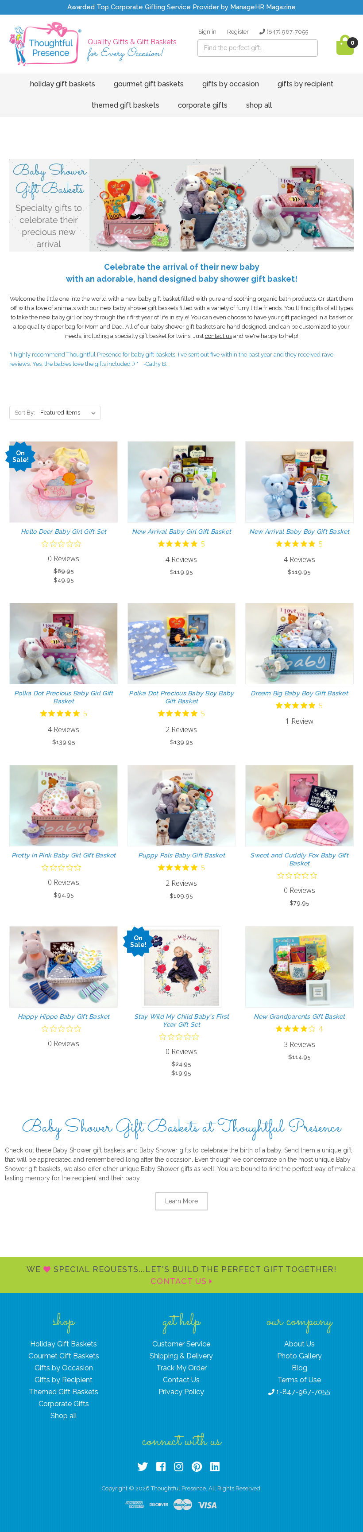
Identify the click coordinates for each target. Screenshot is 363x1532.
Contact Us (180, 1281)
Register (238, 31)
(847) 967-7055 (286, 31)
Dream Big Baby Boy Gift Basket (299, 693)
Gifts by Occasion (230, 84)
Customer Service (181, 1344)
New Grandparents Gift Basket (299, 1016)
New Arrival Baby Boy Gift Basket (299, 531)
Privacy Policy (181, 1392)
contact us (218, 336)
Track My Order (181, 1368)
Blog (299, 1368)
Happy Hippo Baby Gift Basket (64, 1016)
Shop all (259, 105)
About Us (299, 1344)
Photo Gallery (299, 1356)
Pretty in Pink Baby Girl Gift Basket (64, 855)
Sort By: (25, 412)
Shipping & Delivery (181, 1356)
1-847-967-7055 (302, 1392)
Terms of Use (299, 1380)
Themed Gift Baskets (125, 105)
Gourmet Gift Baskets (149, 84)
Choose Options (64, 489)
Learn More (181, 1201)
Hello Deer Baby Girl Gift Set (63, 531)
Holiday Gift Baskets (62, 84)
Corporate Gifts (203, 105)
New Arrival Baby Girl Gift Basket (181, 531)
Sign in (207, 31)
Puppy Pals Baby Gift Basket (181, 855)
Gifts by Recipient (305, 84)
